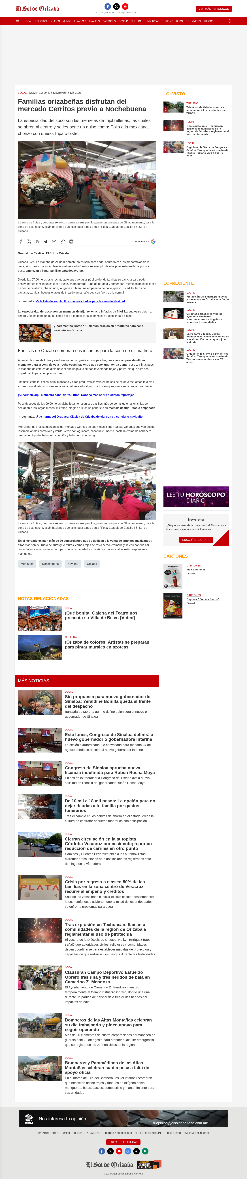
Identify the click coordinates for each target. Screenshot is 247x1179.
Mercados (27, 563)
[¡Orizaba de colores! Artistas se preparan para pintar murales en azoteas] (40, 647)
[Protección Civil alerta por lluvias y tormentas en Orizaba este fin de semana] (173, 297)
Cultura (136, 21)
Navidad (72, 563)
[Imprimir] (71, 241)
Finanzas (80, 21)
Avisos (196, 21)
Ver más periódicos (214, 8)
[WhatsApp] (37, 241)
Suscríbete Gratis (196, 539)
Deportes (182, 21)
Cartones (109, 21)
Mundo (67, 21)
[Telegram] (45, 241)
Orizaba (92, 563)
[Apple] (136, 1151)
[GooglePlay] (145, 1151)
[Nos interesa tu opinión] (123, 1118)
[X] (116, 6)
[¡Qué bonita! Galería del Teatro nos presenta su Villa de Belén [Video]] (40, 618)
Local (28, 21)
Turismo (167, 21)
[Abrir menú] (17, 21)
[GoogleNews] (128, 1151)
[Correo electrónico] (54, 241)
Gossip (123, 21)
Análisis (94, 21)
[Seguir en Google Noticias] (153, 242)
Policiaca (41, 21)
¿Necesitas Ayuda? (123, 1142)
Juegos (209, 21)
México (55, 21)
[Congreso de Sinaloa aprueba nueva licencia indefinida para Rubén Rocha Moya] (40, 775)
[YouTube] (125, 6)
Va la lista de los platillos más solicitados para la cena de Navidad (80, 301)
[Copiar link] (63, 241)
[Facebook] (108, 6)
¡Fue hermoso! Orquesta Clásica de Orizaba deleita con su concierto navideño (89, 416)
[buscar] (230, 21)
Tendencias (151, 21)
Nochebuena (50, 563)
